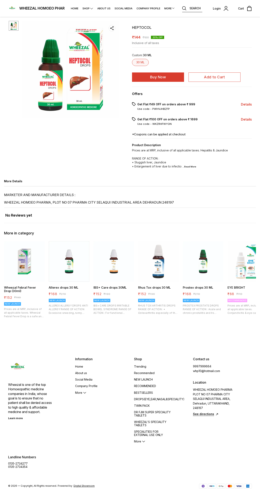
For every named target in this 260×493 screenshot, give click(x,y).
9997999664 (202, 366)
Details (246, 104)
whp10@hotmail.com (206, 371)
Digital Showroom (84, 485)
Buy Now (158, 77)
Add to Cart (214, 77)
